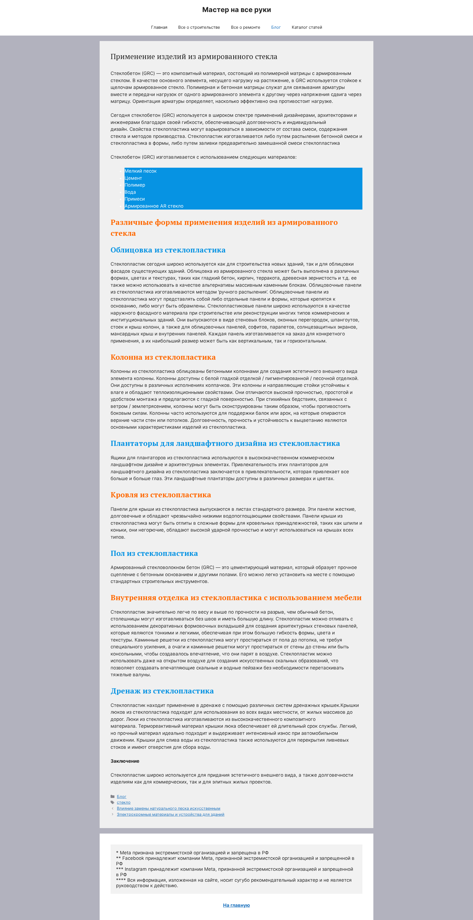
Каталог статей (307, 27)
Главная (159, 27)
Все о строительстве (199, 27)
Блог (276, 27)
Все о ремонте (245, 27)
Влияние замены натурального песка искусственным (168, 808)
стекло (124, 802)
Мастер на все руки (236, 9)
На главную (236, 905)
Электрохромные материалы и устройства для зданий (170, 814)
